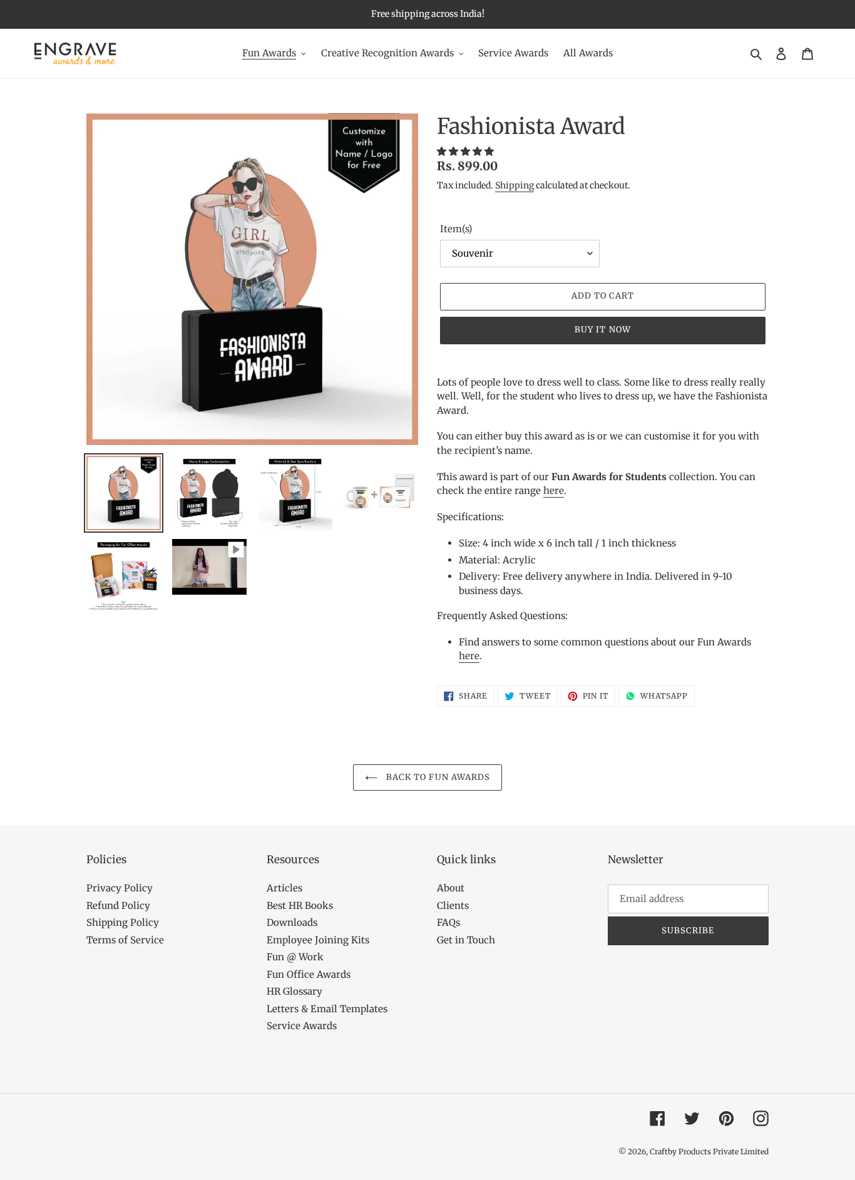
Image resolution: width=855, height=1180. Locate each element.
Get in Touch (466, 940)
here (553, 490)
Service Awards (302, 1026)
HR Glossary (294, 991)
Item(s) (456, 229)
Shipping (514, 185)
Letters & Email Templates (327, 1009)
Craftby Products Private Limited (709, 1151)
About (450, 888)
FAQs (448, 922)
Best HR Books (300, 905)
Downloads (292, 922)
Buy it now (602, 329)
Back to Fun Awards (437, 777)
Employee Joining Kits (318, 940)
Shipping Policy (122, 922)
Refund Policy (118, 905)
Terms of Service (125, 940)
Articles (284, 888)
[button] (466, 151)
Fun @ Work (295, 957)
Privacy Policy (119, 888)
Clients (453, 905)
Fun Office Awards (309, 974)
